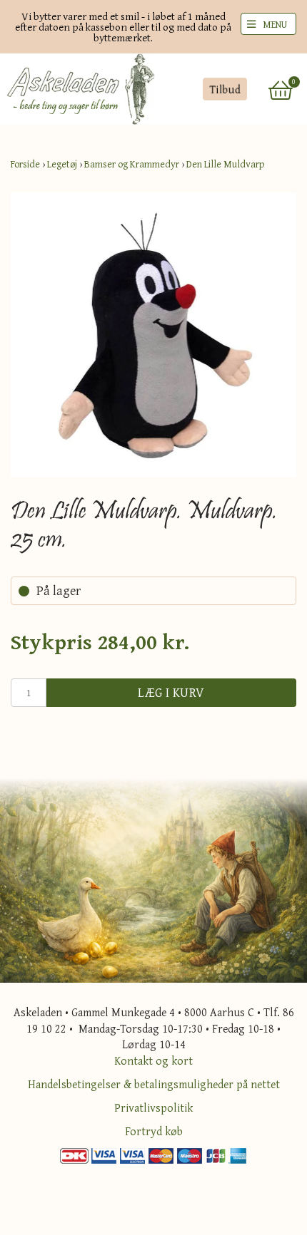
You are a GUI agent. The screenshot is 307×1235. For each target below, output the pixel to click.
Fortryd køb (154, 1131)
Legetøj (62, 164)
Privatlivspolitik (153, 1107)
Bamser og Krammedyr (131, 164)
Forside (25, 164)
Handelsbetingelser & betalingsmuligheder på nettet (154, 1083)
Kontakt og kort (153, 1060)
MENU (275, 24)
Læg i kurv (171, 692)
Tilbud (224, 89)
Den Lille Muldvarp (225, 164)
